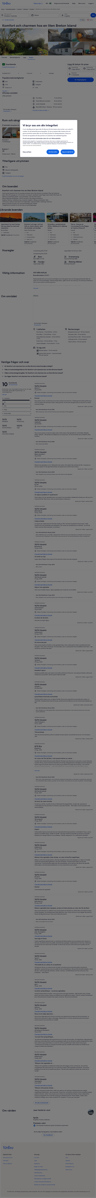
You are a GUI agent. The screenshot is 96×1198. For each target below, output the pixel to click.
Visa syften (27, 152)
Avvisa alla (53, 152)
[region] (48, 138)
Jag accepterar (68, 152)
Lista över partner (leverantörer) (32, 145)
